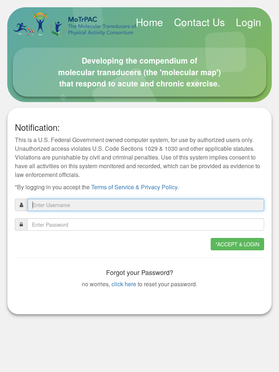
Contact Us (199, 22)
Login (248, 22)
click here (124, 284)
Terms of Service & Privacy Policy (134, 187)
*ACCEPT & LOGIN (237, 244)
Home (149, 22)
